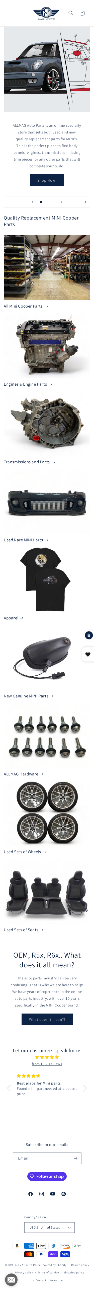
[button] (10, 13)
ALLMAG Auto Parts (27, 1264)
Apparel (11, 618)
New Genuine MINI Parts (26, 696)
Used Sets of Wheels (22, 851)
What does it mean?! (47, 1019)
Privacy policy (24, 1272)
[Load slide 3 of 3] (53, 202)
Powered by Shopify (54, 1264)
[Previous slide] (32, 201)
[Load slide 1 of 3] (41, 202)
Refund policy (80, 1265)
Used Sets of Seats (21, 930)
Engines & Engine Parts (25, 384)
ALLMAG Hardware (21, 774)
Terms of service (48, 1272)
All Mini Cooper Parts (23, 306)
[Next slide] (61, 201)
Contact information (49, 1280)
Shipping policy (73, 1272)
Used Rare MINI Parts (23, 540)
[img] (47, 1057)
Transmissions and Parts (27, 462)
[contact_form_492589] (11, 1279)
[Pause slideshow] (84, 201)
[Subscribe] (75, 1158)
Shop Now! (47, 180)
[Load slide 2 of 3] (47, 202)
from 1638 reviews (47, 1063)
